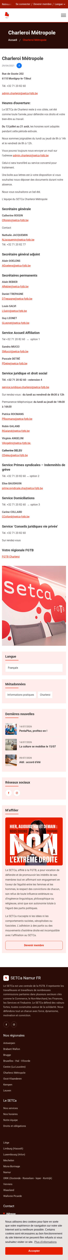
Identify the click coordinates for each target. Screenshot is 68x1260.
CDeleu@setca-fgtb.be (15, 455)
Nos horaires (10, 1114)
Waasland (8, 1190)
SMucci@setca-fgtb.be (15, 351)
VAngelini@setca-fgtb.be (16, 443)
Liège (6, 1142)
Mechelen (8, 1160)
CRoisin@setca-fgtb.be (15, 220)
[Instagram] (17, 793)
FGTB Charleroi (11, 556)
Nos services (10, 1108)
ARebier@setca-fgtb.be (15, 286)
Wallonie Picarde (12, 1196)
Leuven (7, 1090)
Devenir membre (42, 4)
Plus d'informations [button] (45, 1242)
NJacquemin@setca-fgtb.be (18, 239)
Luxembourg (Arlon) (14, 1154)
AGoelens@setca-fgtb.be (16, 265)
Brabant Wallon (11, 1049)
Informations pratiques (20, 694)
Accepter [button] (34, 1250)
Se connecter (23, 4)
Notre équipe (10, 1120)
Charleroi (45, 694)
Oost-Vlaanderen (12, 1078)
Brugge (7, 1054)
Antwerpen (9, 1043)
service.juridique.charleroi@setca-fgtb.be (25, 387)
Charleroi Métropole (14, 1072)
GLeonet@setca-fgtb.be (15, 323)
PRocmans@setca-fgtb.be (17, 418)
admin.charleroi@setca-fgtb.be (31, 155)
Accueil (12, 40)
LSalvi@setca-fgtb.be (14, 310)
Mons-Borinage (11, 1166)
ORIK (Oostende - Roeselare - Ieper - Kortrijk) (27, 1178)
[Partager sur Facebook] (19, 65)
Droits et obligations (14, 1126)
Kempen (7, 1084)
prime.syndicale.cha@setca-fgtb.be (22, 488)
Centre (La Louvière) (14, 1066)
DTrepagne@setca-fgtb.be (17, 298)
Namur (7, 1172)
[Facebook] (8, 793)
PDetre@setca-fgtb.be (14, 363)
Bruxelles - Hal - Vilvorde (16, 1060)
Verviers (7, 1184)
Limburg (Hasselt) (13, 1148)
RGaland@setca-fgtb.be (16, 430)
